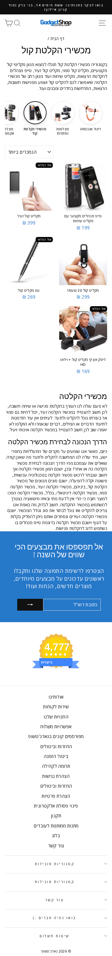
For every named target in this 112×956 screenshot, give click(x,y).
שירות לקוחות (56, 706)
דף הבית (58, 38)
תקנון (56, 815)
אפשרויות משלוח (56, 726)
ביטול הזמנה (56, 756)
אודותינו (56, 697)
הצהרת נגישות (55, 776)
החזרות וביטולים (56, 746)
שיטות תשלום (54, 936)
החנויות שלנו (56, 717)
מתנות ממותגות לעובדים (56, 826)
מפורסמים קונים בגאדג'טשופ (56, 736)
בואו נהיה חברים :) (54, 917)
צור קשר (56, 845)
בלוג (56, 835)
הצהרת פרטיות (56, 796)
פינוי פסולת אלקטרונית (56, 806)
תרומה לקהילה (56, 766)
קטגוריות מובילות (55, 863)
